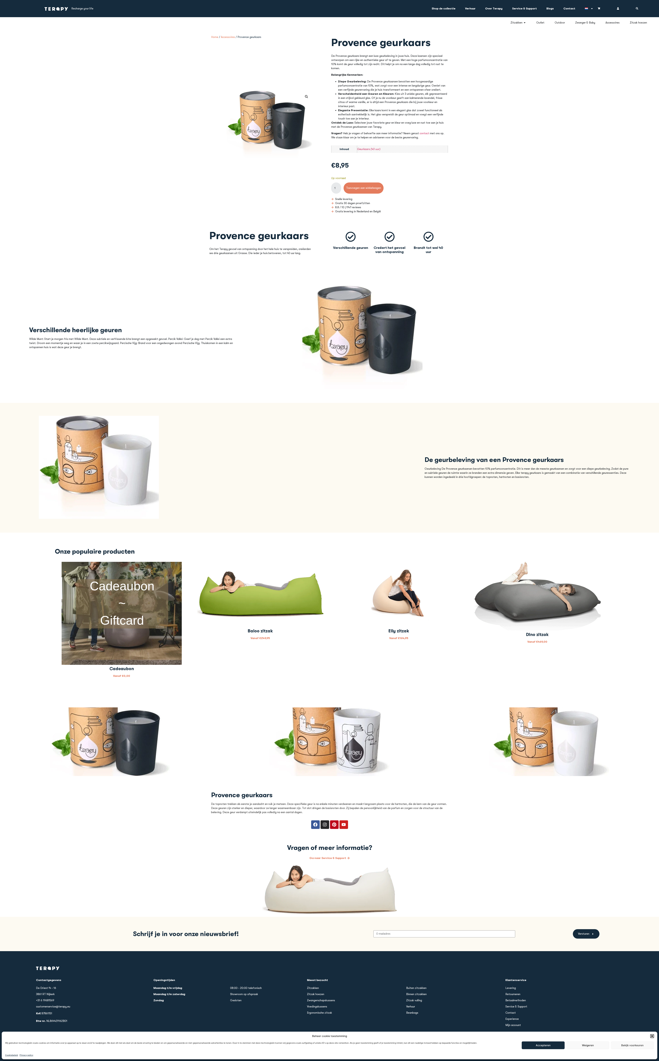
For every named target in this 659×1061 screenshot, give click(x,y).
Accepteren (543, 1045)
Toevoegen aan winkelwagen (363, 188)
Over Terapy (493, 8)
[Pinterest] (334, 824)
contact (424, 133)
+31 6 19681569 (45, 1000)
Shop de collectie (443, 8)
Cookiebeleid (11, 1055)
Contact (569, 8)
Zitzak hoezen (315, 994)
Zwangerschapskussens (321, 1000)
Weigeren (588, 1045)
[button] (652, 1036)
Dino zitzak (537, 634)
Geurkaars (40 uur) (368, 149)
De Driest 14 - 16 (46, 988)
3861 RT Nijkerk (45, 994)
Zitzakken (313, 988)
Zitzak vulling (414, 1000)
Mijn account (513, 1025)
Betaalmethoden (515, 1000)
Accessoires (228, 37)
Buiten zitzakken (416, 988)
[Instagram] (325, 824)
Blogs (550, 8)
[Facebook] (315, 824)
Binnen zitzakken (416, 994)
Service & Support (524, 8)
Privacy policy (26, 1055)
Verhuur (470, 8)
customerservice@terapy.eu (53, 1006)
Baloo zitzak (260, 630)
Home (214, 37)
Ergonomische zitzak (319, 1012)
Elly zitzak (398, 630)
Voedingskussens (317, 1006)
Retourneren (512, 994)
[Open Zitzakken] (524, 23)
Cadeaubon (121, 668)
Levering (510, 988)
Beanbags (412, 1012)
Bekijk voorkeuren (632, 1045)
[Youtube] (343, 824)
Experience (512, 1018)
